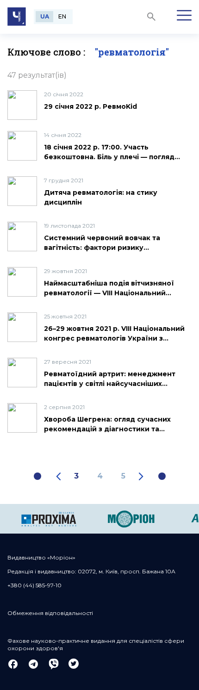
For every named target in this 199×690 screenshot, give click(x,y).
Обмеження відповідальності (50, 612)
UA (44, 16)
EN (62, 16)
